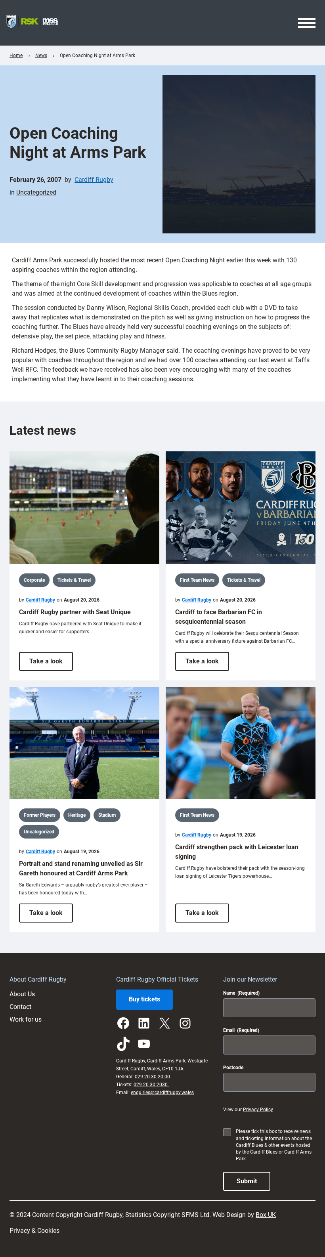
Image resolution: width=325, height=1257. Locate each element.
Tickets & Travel (74, 580)
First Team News (197, 580)
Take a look (51, 664)
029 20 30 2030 (151, 1084)
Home (16, 55)
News (41, 55)
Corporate (34, 580)
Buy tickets (144, 999)
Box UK (266, 1215)
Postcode (233, 1067)
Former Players (39, 815)
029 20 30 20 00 (152, 1076)
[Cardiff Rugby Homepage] (32, 22)
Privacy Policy (258, 1109)
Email (241, 1030)
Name (241, 993)
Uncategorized (36, 192)
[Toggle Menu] (306, 23)
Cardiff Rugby (94, 179)
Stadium (107, 815)
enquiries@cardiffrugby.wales (162, 1092)
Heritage (77, 815)
